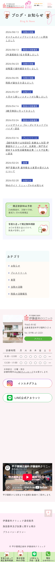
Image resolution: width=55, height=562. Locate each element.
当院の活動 (17, 286)
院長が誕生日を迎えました (20, 82)
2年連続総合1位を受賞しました (22, 54)
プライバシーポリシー (14, 531)
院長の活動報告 (19, 293)
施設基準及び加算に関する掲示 (19, 526)
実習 (13, 279)
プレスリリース (19, 272)
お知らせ (15, 265)
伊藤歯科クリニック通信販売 (18, 520)
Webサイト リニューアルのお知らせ (25, 185)
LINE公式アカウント (27, 398)
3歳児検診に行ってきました (20, 110)
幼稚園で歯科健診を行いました (22, 68)
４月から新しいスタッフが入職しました (27, 96)
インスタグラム (27, 383)
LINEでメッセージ (24, 371)
